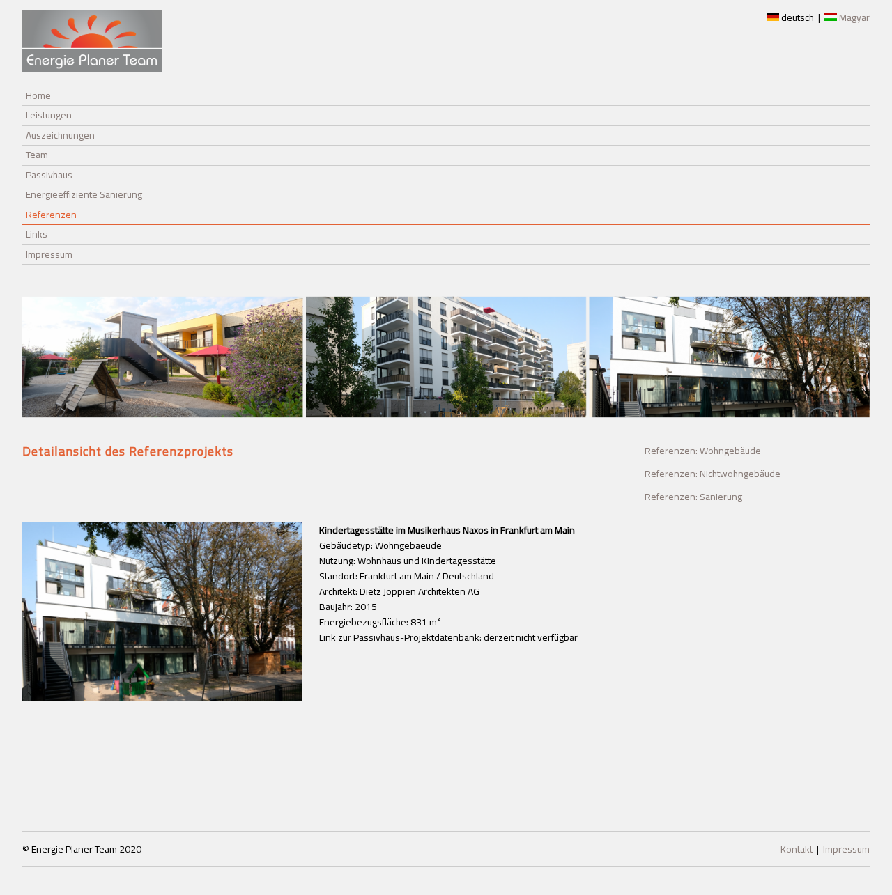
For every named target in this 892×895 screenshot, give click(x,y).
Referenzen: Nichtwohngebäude (712, 474)
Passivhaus (49, 175)
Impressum (49, 254)
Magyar (853, 17)
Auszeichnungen (60, 135)
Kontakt (796, 849)
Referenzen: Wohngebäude (703, 451)
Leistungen (49, 115)
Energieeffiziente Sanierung (84, 194)
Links (36, 234)
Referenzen (51, 214)
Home (38, 95)
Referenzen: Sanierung (693, 497)
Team (37, 155)
